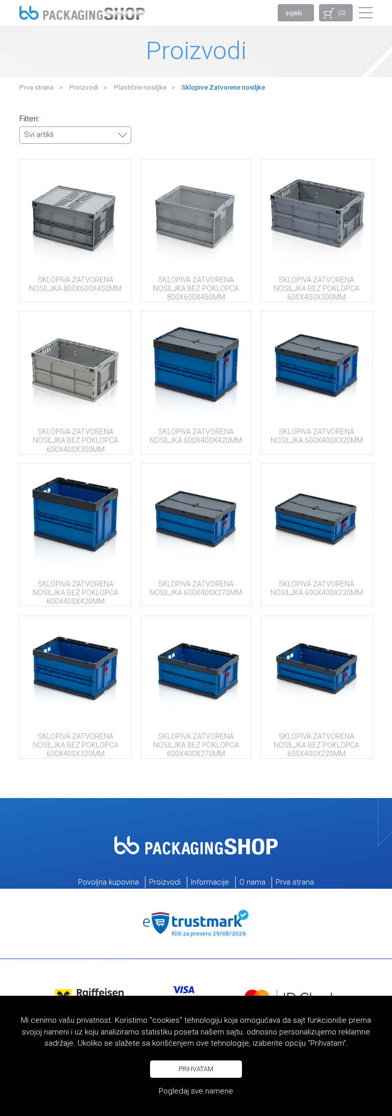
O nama (252, 882)
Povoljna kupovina (108, 882)
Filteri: (29, 119)
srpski (293, 13)
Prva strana (36, 87)
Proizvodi (84, 87)
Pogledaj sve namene (196, 1091)
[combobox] (75, 135)
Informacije (210, 882)
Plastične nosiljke (140, 87)
